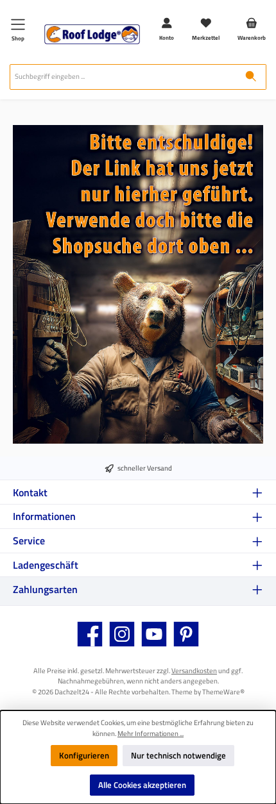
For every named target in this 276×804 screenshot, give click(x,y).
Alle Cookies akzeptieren (142, 784)
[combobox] (123, 77)
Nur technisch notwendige (178, 755)
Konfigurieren (84, 755)
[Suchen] (251, 77)
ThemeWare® (223, 691)
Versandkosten (194, 670)
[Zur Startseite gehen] (92, 34)
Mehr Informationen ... (150, 733)
